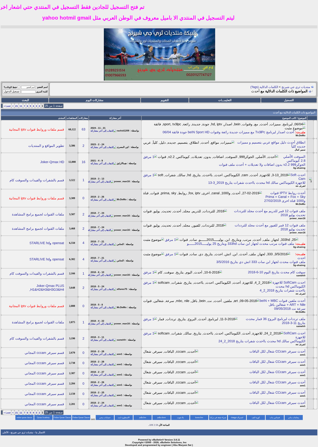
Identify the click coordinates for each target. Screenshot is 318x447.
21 (16, 106)
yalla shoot (161, 417)
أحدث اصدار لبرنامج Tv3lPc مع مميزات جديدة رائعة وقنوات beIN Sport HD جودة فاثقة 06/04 (228, 132)
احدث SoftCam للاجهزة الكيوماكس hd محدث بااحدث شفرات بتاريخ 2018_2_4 (282, 286)
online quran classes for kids (24, 418)
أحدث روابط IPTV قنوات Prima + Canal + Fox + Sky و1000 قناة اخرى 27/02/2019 (284, 197)
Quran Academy (43, 417)
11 (21, 106)
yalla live (142, 417)
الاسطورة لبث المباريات (124, 418)
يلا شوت (180, 417)
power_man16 (297, 218)
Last (7, 106)
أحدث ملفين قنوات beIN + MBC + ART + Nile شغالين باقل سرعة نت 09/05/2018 (282, 304)
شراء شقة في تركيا (218, 417)
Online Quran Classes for (81, 418)
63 (83, 129)
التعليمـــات (225, 100)
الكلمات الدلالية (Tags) (264, 87)
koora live (199, 417)
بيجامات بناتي (293, 417)
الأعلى (5, 432)
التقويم (165, 100)
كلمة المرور (42, 91)
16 (83, 162)
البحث (25, 100)
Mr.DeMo (300, 135)
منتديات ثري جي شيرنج (296, 87)
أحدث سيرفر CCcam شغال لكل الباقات (277, 351)
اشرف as (300, 186)
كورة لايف (256, 417)
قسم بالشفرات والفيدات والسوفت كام (37, 180)
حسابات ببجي (104, 417)
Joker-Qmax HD (52, 162)
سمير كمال (300, 149)
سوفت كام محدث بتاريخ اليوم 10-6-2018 (276, 272)
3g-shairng (299, 168)
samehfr (300, 275)
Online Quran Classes (62, 417)
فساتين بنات (275, 417)
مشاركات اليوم (94, 100)
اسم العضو (42, 87)
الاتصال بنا (40, 432)
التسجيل (289, 100)
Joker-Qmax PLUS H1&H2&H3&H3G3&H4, (46, 287)
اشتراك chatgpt (237, 417)
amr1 (302, 354)
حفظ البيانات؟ (10, 87)
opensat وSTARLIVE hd (46, 243)
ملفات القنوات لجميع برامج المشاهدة (38, 214)
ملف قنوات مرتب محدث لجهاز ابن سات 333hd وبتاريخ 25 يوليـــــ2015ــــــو (240, 243)
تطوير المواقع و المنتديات (46, 146)
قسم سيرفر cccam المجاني (44, 353)
